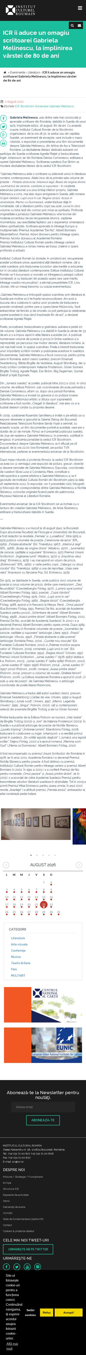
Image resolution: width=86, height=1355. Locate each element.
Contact (7, 1225)
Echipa (7, 1182)
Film (14, 969)
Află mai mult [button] (12, 1346)
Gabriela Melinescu (61, 106)
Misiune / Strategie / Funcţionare (23, 1176)
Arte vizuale (19, 944)
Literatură (18, 938)
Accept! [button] (68, 1312)
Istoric (6, 1200)
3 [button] (43, 855)
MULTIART (18, 975)
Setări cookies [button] (30, 1313)
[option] (36, 826)
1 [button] (31, 855)
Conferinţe (18, 950)
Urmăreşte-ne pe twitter (28, 1249)
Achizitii (7, 1213)
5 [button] (55, 855)
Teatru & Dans (20, 963)
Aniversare (41, 106)
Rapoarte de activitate (16, 1194)
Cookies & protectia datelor (18, 1231)
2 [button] (37, 855)
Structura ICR (11, 1188)
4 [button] (49, 855)
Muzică (16, 956)
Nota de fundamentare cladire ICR (23, 1219)
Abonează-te (43, 1120)
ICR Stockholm (24, 106)
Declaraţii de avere (14, 1206)
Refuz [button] (47, 1312)
